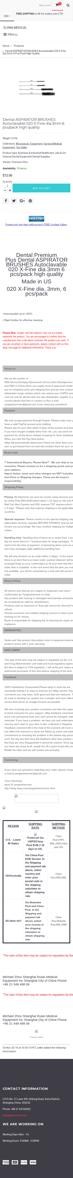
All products (22, 143)
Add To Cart (41, 188)
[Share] (6, 201)
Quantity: (8, 181)
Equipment (36, 143)
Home (6, 45)
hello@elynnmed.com (15, 1115)
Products (19, 45)
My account (44, 5)
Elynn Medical (15, 27)
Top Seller (21, 147)
